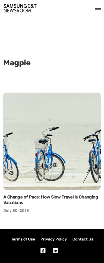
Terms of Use (23, 239)
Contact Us (82, 239)
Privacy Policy (53, 239)
